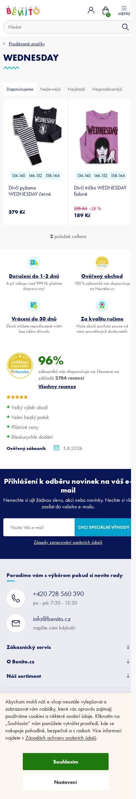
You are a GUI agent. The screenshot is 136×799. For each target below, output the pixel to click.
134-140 (18, 175)
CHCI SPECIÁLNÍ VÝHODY (103, 527)
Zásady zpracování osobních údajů (68, 542)
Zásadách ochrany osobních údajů (60, 738)
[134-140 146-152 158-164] (35, 136)
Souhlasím (65, 761)
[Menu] (124, 10)
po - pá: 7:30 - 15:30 (58, 598)
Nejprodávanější (107, 89)
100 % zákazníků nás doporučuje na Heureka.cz (102, 282)
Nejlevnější (50, 89)
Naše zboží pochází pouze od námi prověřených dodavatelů (102, 324)
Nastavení (65, 782)
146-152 (35, 175)
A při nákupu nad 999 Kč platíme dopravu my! (34, 282)
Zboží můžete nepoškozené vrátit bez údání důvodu (34, 324)
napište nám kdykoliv (54, 623)
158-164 (52, 175)
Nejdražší (76, 89)
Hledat (125, 26)
